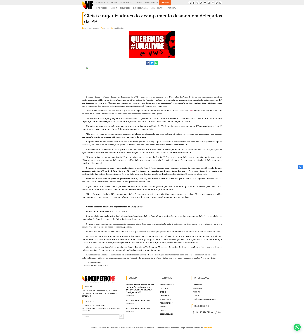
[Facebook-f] (193, 2)
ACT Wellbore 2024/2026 (138, 300)
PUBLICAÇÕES (125, 8)
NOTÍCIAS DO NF (101, 8)
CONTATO (138, 3)
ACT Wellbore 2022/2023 (138, 308)
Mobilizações (119, 28)
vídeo (190, 110)
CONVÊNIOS (125, 3)
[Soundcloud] (212, 2)
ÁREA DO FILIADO (151, 3)
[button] (148, 63)
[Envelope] (208, 2)
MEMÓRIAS (165, 3)
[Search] (189, 2)
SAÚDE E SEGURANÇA (140, 8)
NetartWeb (208, 328)
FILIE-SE (114, 3)
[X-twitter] (201, 2)
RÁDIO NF (114, 8)
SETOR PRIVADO (172, 8)
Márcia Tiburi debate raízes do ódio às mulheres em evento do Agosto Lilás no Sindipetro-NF (140, 288)
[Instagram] (197, 2)
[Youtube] (205, 2)
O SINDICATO (100, 3)
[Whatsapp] (220, 2)
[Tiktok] (216, 2)
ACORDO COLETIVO (157, 8)
